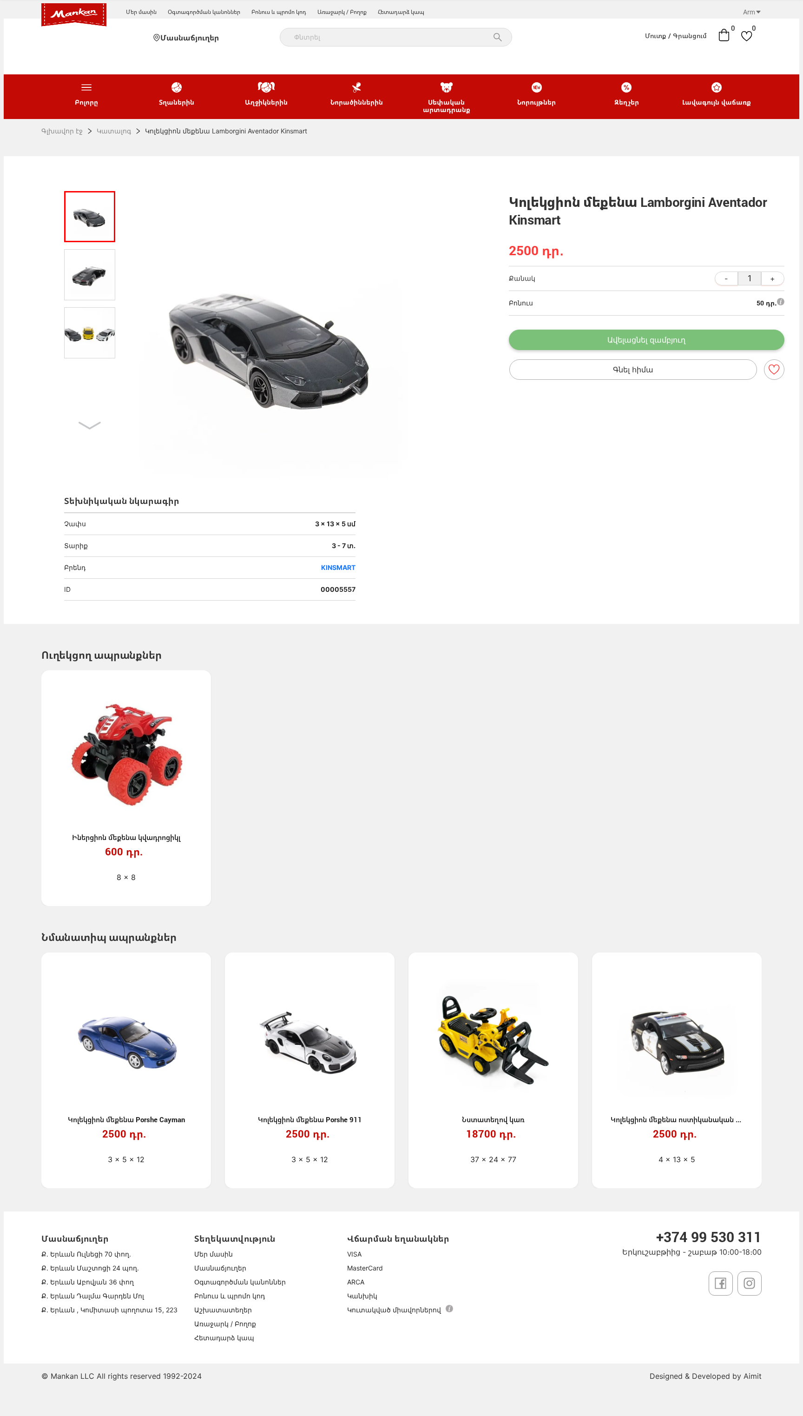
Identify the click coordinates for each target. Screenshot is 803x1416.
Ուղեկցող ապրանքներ (101, 655)
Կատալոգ (114, 131)
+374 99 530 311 (709, 1236)
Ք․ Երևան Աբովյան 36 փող (87, 1282)
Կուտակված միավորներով (394, 1310)
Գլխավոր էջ (62, 131)
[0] (724, 35)
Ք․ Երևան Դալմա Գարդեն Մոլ (92, 1296)
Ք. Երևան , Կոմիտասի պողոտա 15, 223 (109, 1310)
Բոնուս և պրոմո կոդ (278, 12)
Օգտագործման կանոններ (204, 12)
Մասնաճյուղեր (189, 38)
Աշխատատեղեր (223, 1310)
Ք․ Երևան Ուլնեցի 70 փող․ (86, 1254)
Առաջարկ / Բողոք (342, 12)
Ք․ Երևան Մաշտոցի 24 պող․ (90, 1268)
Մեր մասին (141, 12)
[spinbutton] (750, 278)
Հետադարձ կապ (401, 12)
